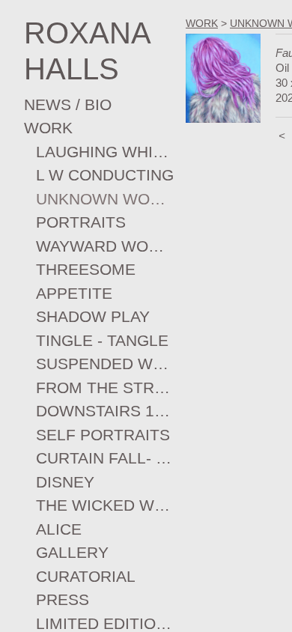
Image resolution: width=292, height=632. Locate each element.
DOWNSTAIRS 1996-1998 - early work (105, 410)
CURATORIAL (86, 576)
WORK (48, 127)
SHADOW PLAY (93, 316)
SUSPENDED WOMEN (105, 363)
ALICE (59, 529)
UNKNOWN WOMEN (105, 198)
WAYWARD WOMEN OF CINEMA (105, 246)
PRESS (62, 599)
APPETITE (74, 293)
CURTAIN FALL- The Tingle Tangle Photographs (105, 458)
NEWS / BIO (68, 104)
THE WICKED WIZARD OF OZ (105, 505)
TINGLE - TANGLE (102, 340)
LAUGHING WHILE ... (105, 151)
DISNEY (65, 481)
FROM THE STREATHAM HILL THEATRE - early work (105, 387)
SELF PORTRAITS (103, 434)
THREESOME (86, 269)
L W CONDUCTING (105, 174)
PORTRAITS (81, 222)
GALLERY (72, 552)
